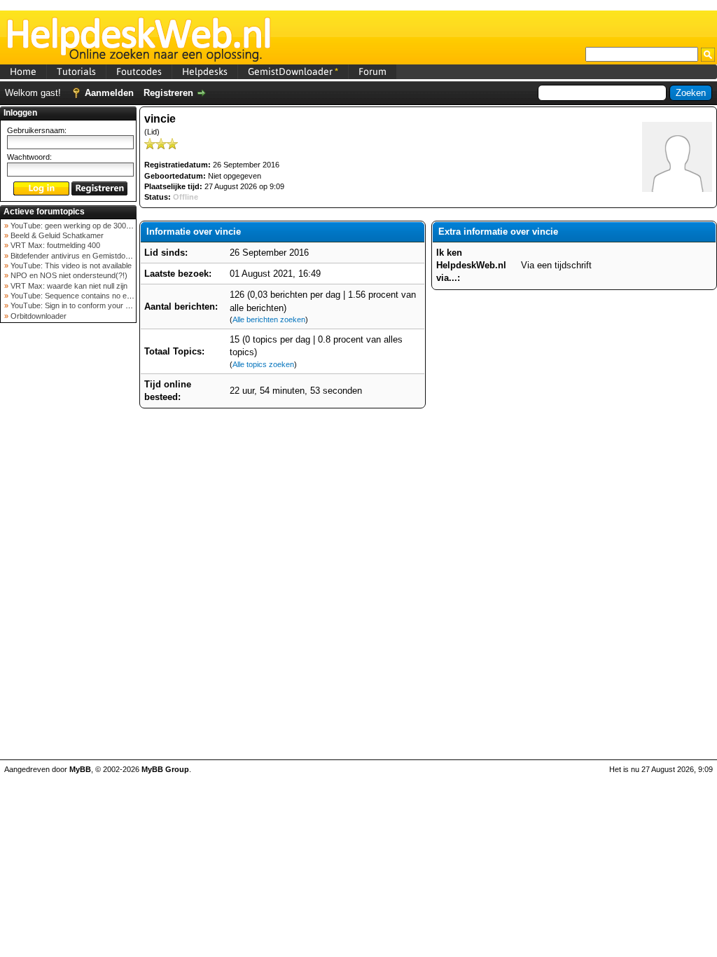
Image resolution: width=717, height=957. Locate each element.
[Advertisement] (69, 549)
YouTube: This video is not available (70, 265)
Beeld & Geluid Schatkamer (56, 235)
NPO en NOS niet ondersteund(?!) (67, 275)
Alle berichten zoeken (268, 319)
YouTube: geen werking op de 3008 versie (80, 225)
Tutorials (76, 71)
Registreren (168, 93)
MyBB (80, 769)
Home (23, 71)
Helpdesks (205, 71)
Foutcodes (139, 71)
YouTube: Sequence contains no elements (80, 295)
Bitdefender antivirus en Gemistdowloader (80, 256)
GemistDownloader (293, 71)
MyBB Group (165, 769)
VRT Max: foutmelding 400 (54, 245)
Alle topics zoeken (263, 364)
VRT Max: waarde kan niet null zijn (67, 286)
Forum (372, 71)
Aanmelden (109, 93)
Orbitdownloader (37, 316)
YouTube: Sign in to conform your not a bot (81, 305)
